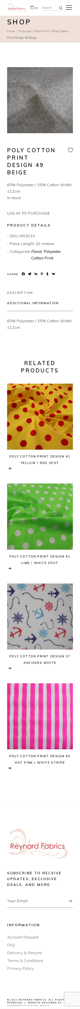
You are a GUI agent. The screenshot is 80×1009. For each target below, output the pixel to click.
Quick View (10, 468)
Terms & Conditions (25, 960)
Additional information (33, 303)
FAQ (11, 944)
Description (20, 293)
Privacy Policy (20, 968)
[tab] (20, 293)
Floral (36, 251)
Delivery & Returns (24, 952)
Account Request (23, 937)
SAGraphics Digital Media (28, 1005)
